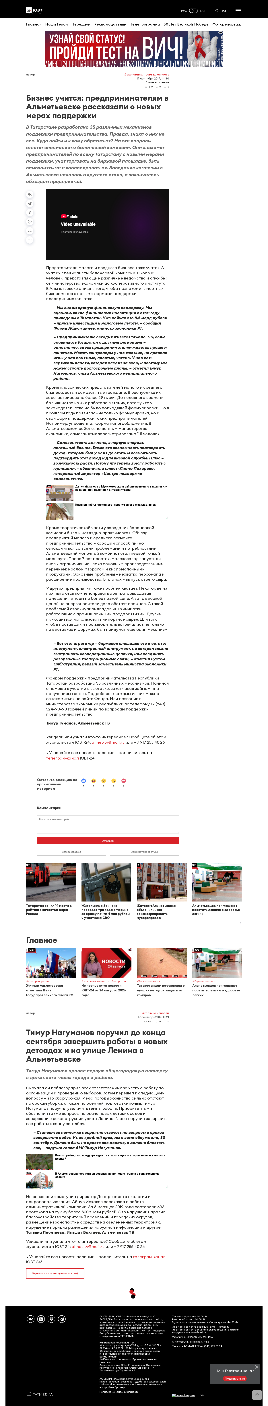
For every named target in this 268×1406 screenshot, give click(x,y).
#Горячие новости (155, 1013)
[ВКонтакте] (29, 194)
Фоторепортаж (226, 24)
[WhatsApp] (29, 221)
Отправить (108, 840)
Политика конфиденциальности (119, 1392)
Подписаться (235, 1378)
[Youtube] (41, 1319)
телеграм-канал (62, 758)
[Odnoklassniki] (51, 1319)
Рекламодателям (110, 24)
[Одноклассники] (29, 212)
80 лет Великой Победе (186, 24)
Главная (34, 24)
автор (30, 74)
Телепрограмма (145, 24)
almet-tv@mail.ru (108, 742)
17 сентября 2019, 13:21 (153, 1017)
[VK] (30, 1319)
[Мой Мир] (29, 230)
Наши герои (56, 24)
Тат (202, 11)
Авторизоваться (71, 851)
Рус (184, 11)
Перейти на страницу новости (52, 1273)
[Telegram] (29, 203)
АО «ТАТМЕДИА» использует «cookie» (122, 1379)
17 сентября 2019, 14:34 (153, 78)
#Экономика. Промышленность (146, 74)
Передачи (81, 24)
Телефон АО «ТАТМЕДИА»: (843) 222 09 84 (197, 1346)
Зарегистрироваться (144, 851)
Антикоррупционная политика (190, 1341)
